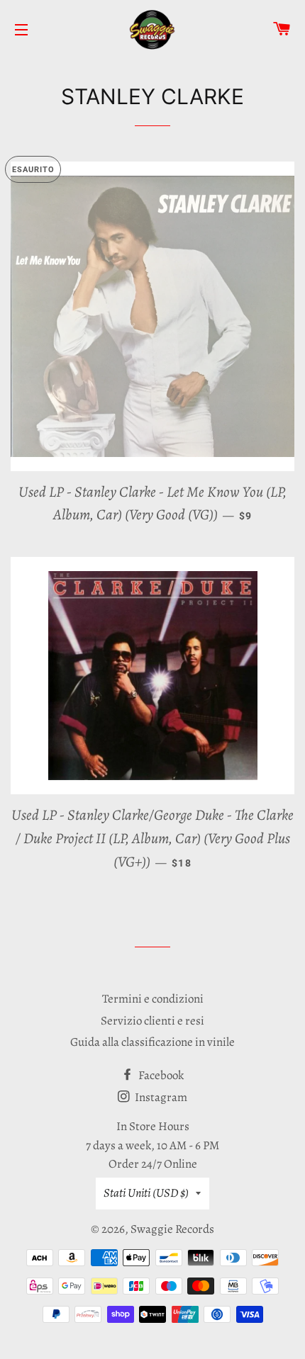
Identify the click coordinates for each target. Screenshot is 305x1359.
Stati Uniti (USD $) (146, 1193)
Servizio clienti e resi (152, 1021)
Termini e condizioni (153, 999)
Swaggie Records (172, 1229)
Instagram (160, 1097)
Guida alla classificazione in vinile (152, 1042)
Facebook (160, 1075)
